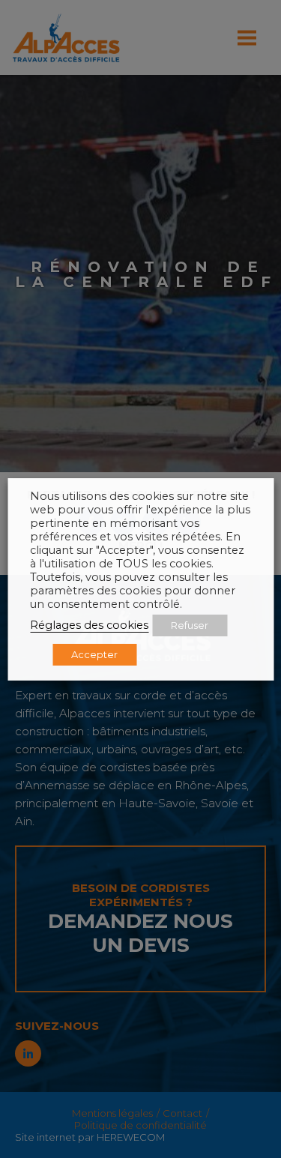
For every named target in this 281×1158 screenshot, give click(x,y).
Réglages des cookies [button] (89, 625)
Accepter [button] (94, 654)
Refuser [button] (189, 625)
